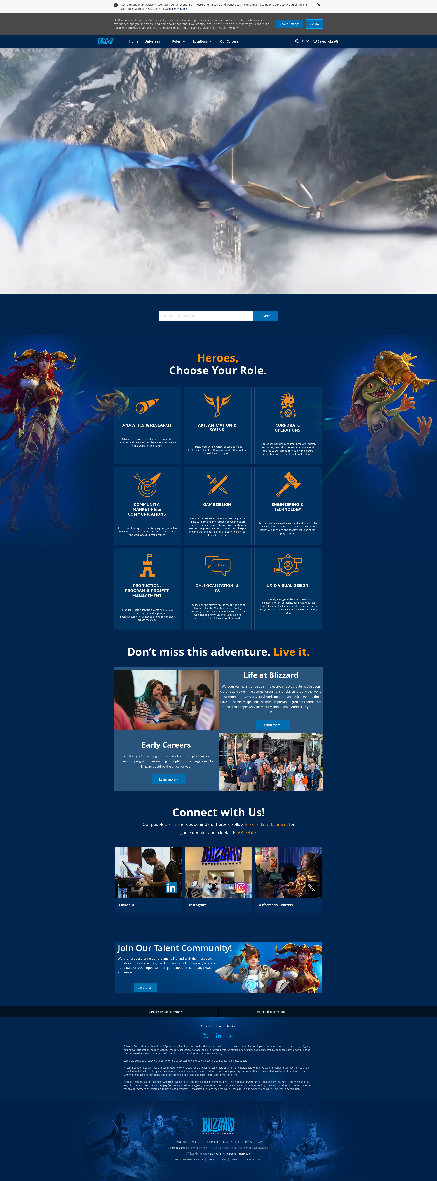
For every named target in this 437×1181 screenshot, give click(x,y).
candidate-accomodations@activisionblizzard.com (277, 1071)
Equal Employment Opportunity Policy (200, 1053)
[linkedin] (218, 1036)
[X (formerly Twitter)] (288, 880)
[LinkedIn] (148, 880)
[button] (289, 24)
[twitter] (205, 1036)
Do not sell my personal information (230, 1153)
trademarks (178, 1147)
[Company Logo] (111, 42)
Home (133, 41)
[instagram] (231, 1036)
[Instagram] (218, 880)
